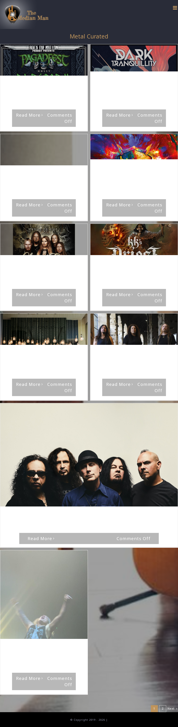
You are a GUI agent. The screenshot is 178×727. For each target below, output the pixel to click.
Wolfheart (122, 89)
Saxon (119, 172)
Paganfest (14, 89)
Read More (28, 115)
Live (76, 84)
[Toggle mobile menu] (175, 7)
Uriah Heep (134, 172)
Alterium (24, 178)
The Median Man (23, 84)
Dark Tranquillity (120, 84)
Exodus (164, 354)
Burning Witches (120, 268)
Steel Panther (35, 652)
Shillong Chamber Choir (43, 358)
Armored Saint (85, 515)
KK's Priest (143, 268)
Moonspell (104, 89)
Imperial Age (42, 178)
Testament (112, 358)
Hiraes (140, 84)
